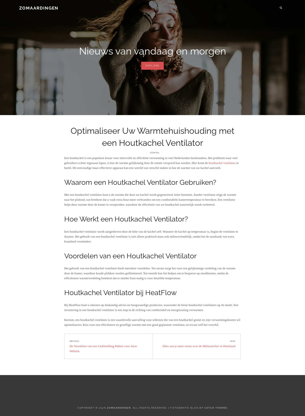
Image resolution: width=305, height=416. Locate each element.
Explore (154, 67)
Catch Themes (216, 407)
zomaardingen (38, 8)
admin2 (155, 153)
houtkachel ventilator (222, 163)
